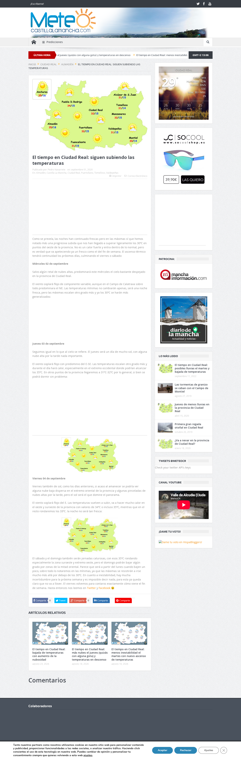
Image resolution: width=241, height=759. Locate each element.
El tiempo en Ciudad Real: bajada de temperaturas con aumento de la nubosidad (48, 654)
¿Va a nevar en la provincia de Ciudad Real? (192, 442)
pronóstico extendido (183, 116)
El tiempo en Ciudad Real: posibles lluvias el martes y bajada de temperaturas (192, 368)
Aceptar (162, 750)
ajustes (87, 755)
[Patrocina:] (184, 275)
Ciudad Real (74, 172)
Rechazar (185, 750)
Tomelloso (99, 172)
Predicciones (55, 42)
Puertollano (87, 172)
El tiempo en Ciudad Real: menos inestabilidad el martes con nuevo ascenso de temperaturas (166, 55)
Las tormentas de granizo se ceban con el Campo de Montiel (191, 388)
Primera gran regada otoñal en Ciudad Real (189, 425)
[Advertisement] (89, 214)
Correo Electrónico (137, 175)
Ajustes (208, 750)
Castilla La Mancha (56, 172)
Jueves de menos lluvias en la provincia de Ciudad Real (192, 407)
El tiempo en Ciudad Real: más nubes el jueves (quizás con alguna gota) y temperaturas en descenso (90, 654)
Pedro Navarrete (56, 169)
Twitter (91, 588)
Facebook (104, 588)
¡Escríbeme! (37, 3)
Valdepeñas (112, 172)
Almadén (41, 172)
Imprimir (116, 175)
